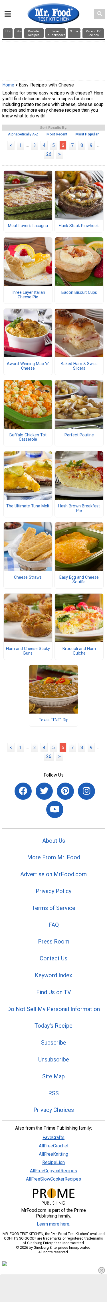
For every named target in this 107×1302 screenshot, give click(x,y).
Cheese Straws (28, 577)
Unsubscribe (53, 1059)
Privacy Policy (53, 891)
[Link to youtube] (54, 809)
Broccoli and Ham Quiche (79, 651)
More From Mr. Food (53, 857)
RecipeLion (53, 1162)
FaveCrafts (53, 1137)
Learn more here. (53, 1224)
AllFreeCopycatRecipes (53, 1170)
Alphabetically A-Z (23, 134)
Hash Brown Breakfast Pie (79, 508)
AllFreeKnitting (53, 1154)
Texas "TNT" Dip (53, 720)
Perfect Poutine (79, 435)
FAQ (54, 924)
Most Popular (87, 134)
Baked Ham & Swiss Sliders (79, 366)
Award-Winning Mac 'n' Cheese (28, 366)
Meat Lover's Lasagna (28, 226)
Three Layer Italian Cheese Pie (28, 295)
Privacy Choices (53, 1109)
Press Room (53, 941)
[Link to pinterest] (65, 791)
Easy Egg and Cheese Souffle (79, 579)
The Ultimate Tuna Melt (27, 506)
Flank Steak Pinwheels (79, 226)
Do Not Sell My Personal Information (53, 1009)
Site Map (53, 1076)
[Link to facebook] (23, 791)
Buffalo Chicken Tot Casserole (28, 437)
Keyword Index (53, 975)
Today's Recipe (53, 1025)
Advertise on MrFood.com (53, 874)
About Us (53, 840)
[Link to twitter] (44, 791)
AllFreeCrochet (53, 1146)
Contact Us (53, 958)
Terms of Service (53, 908)
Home (8, 85)
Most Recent (57, 134)
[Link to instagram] (86, 791)
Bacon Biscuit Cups (79, 292)
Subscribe (53, 1042)
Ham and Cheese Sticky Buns (28, 651)
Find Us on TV (53, 992)
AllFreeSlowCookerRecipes (53, 1179)
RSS (53, 1093)
